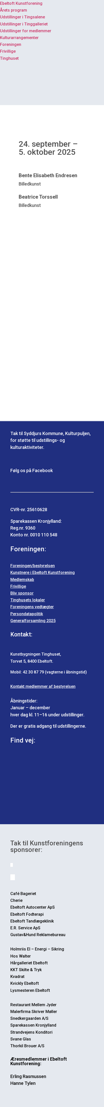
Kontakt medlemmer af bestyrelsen (42, 686)
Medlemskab (22, 579)
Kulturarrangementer (19, 37)
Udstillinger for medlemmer (25, 30)
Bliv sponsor (22, 593)
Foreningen (10, 44)
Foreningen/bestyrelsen (32, 565)
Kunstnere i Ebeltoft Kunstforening (42, 572)
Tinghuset (9, 58)
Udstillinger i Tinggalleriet (24, 24)
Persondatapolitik (26, 613)
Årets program (13, 10)
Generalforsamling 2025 (33, 620)
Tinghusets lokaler (27, 600)
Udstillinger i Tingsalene (22, 17)
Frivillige (8, 51)
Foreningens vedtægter (32, 606)
